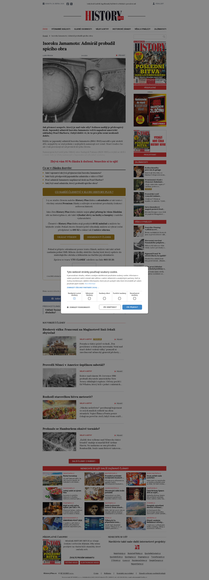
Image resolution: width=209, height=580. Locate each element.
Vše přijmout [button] (132, 307)
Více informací (90, 283)
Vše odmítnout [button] (110, 307)
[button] (104, 287)
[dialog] (104, 290)
